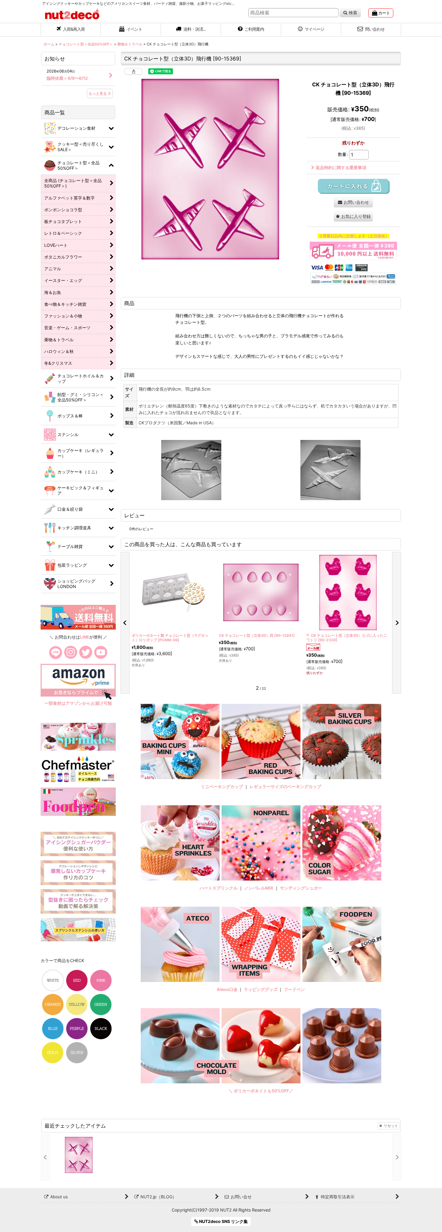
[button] (191, 29)
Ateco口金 (227, 989)
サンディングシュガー (301, 887)
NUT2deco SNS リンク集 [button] (223, 1221)
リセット (391, 1125)
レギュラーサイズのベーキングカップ (285, 786)
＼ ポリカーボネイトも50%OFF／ (261, 1090)
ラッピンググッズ (261, 989)
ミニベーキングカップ (222, 786)
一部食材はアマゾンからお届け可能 (78, 703)
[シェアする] (133, 71)
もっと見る (98, 93)
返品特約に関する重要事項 (341, 167)
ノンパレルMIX (258, 887)
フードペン (294, 989)
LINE (84, 636)
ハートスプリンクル (219, 887)
